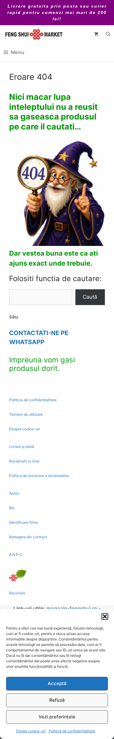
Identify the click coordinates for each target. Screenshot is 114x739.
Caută (90, 297)
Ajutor (14, 493)
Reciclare (17, 593)
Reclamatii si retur (24, 461)
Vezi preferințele (57, 717)
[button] (105, 616)
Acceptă (57, 683)
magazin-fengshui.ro (72, 609)
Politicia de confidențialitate (33, 400)
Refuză (57, 700)
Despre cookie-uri (24, 429)
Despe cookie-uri (31, 731)
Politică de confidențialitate (72, 731)
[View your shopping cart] (96, 34)
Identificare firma (23, 522)
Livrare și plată (21, 446)
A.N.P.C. (16, 554)
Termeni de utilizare (26, 414)
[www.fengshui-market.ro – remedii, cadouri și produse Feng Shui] (33, 34)
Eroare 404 (30, 77)
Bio (12, 508)
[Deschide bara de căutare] (108, 34)
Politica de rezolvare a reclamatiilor (39, 475)
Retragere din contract (28, 537)
